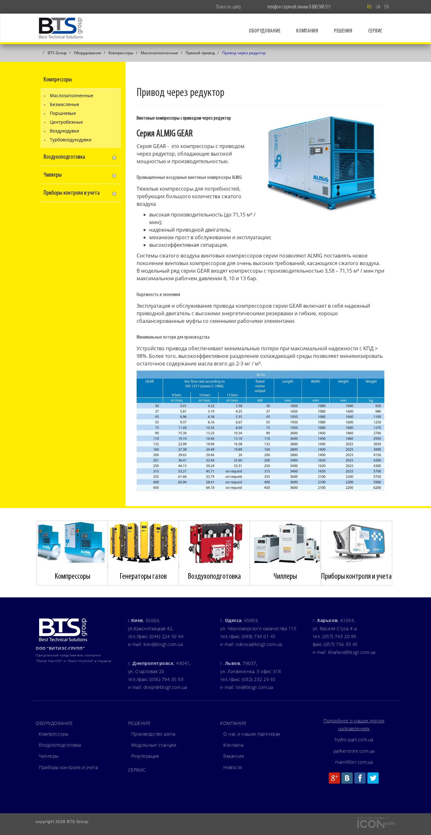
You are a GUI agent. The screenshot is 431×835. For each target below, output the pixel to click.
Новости (232, 767)
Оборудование (264, 31)
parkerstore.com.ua (354, 751)
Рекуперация (145, 756)
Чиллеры (49, 756)
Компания (307, 31)
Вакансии (233, 756)
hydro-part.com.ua (354, 740)
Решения (343, 31)
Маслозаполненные (71, 95)
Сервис (375, 31)
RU (370, 6)
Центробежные (66, 122)
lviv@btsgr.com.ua (254, 687)
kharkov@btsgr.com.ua (351, 652)
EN (386, 6)
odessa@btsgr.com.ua (259, 644)
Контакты (233, 745)
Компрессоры (54, 734)
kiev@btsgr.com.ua (163, 644)
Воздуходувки (64, 131)
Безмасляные (64, 104)
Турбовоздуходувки (71, 140)
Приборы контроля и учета (68, 767)
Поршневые (63, 113)
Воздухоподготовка (60, 745)
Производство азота (153, 734)
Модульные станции (153, 745)
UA (378, 6)
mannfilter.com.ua (354, 762)
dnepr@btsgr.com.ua (165, 687)
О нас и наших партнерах (251, 734)
